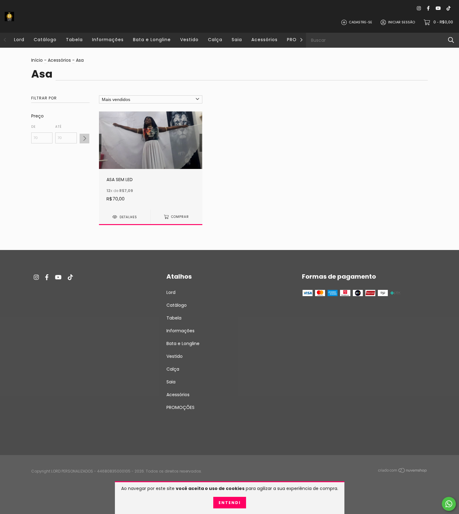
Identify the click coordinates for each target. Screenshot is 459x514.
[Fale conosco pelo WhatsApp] (449, 504)
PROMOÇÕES (180, 407)
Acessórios (264, 39)
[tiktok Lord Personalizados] (448, 8)
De (33, 126)
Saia (237, 39)
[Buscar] (451, 40)
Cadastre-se (360, 22)
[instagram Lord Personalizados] (418, 8)
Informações (108, 39)
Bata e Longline (152, 39)
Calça (215, 39)
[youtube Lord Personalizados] (438, 8)
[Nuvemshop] (403, 471)
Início (37, 60)
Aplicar (84, 138)
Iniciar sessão (401, 22)
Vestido (189, 39)
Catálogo (45, 39)
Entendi (230, 502)
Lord (19, 39)
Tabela (74, 39)
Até (58, 126)
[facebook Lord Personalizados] (428, 8)
